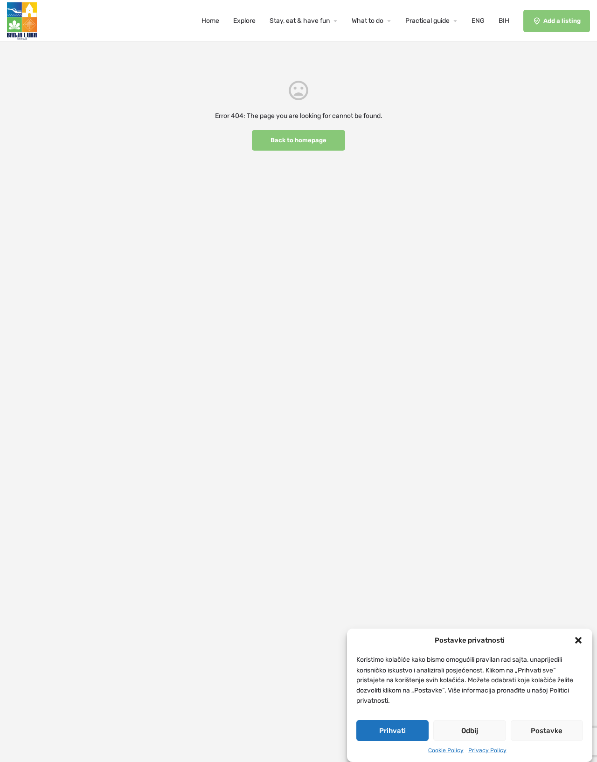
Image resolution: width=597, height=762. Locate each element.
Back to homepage (298, 140)
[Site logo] (23, 20)
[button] (578, 640)
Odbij (469, 731)
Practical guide (427, 21)
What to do (367, 21)
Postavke (546, 731)
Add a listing (562, 20)
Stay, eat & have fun (300, 21)
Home (210, 21)
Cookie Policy (446, 750)
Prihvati (392, 731)
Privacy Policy (487, 750)
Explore (244, 21)
